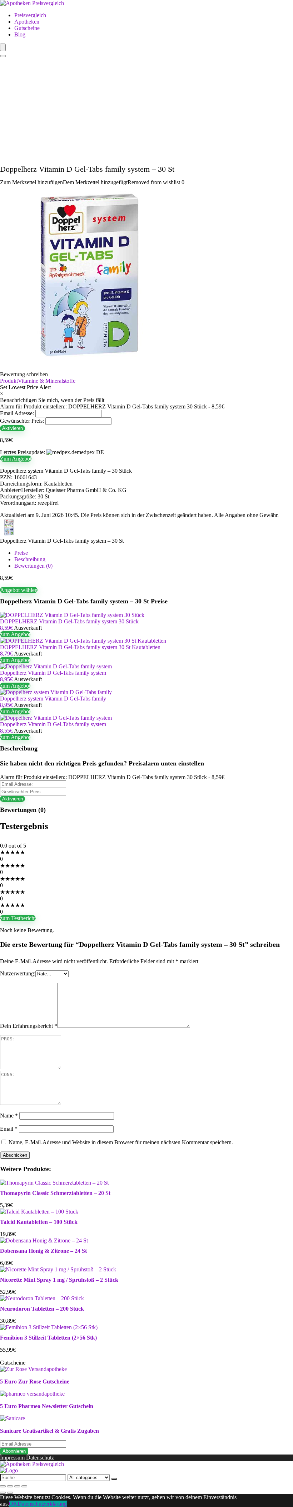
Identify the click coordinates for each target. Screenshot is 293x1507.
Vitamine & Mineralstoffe (46, 381)
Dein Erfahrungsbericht (28, 1026)
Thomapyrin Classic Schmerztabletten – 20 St (55, 1193)
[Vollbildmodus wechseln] (17, 1486)
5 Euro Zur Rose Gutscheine (34, 1381)
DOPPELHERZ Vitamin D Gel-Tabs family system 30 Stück (69, 621)
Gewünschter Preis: (22, 421)
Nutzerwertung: (17, 973)
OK (13, 1504)
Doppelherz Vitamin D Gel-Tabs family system (53, 673)
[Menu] (3, 47)
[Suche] (114, 1479)
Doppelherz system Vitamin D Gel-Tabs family (53, 698)
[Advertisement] (146, 111)
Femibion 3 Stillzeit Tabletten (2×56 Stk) (48, 1338)
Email (9, 1129)
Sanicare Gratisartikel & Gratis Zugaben (49, 1431)
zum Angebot (15, 634)
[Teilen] (10, 1486)
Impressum (12, 1458)
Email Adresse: (17, 413)
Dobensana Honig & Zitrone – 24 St (43, 1251)
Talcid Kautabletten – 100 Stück (39, 1222)
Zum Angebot (15, 459)
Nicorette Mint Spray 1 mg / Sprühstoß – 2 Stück (59, 1280)
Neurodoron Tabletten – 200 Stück (42, 1309)
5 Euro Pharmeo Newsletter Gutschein (46, 1406)
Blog (19, 34)
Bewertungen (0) (33, 566)
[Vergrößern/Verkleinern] (24, 1486)
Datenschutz (40, 1458)
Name (9, 1115)
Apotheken (26, 22)
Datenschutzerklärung (42, 1504)
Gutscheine (27, 28)
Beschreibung (29, 559)
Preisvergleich (30, 15)
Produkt (9, 381)
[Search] (3, 56)
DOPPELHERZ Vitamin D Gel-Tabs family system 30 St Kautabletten (80, 647)
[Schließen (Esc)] (3, 1486)
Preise (21, 553)
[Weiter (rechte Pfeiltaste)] (10, 1493)
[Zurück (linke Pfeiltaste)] (3, 1493)
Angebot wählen (19, 590)
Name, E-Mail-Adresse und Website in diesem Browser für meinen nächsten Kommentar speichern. (121, 1142)
